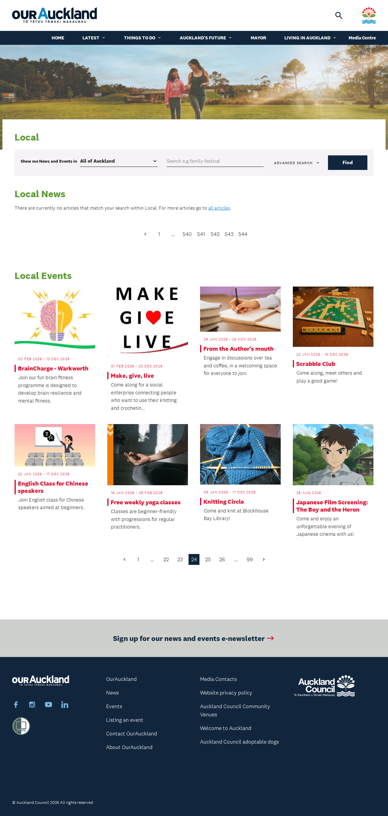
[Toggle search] (339, 15)
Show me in (49, 161)
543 (229, 234)
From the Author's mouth (238, 348)
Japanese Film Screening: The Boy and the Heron (332, 506)
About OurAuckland (129, 747)
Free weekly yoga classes (146, 502)
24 (194, 559)
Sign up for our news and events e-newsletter (189, 638)
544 (242, 234)
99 (250, 559)
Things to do (139, 38)
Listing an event (124, 720)
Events (114, 706)
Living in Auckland (307, 38)
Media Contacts (218, 679)
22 (166, 559)
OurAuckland (121, 679)
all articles (219, 208)
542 (215, 234)
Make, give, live (132, 375)
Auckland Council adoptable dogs (239, 741)
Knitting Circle (223, 501)
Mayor (258, 38)
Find (348, 162)
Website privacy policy (226, 692)
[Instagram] (32, 705)
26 (222, 559)
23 (180, 559)
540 (187, 234)
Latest (90, 38)
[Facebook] (15, 705)
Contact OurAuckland (131, 733)
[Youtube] (48, 705)
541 (201, 234)
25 (208, 559)
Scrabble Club (315, 363)
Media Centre (362, 38)
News (112, 692)
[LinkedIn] (65, 705)
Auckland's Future (203, 38)
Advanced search (293, 163)
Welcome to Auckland (225, 728)
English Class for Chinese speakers (53, 487)
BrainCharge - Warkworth (53, 368)
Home (58, 38)
